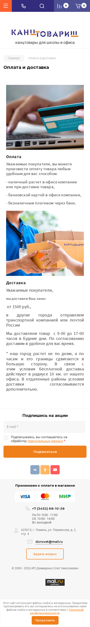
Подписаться (45, 452)
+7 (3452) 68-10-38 (48, 508)
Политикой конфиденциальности (57, 611)
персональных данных (45, 441)
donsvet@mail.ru (49, 542)
